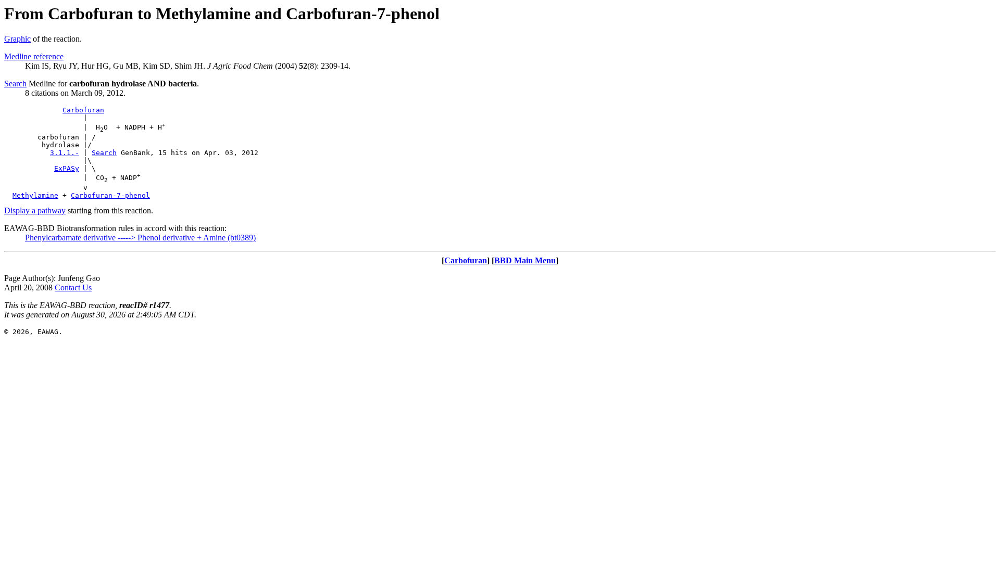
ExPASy (66, 168)
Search (15, 83)
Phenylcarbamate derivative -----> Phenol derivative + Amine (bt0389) (140, 237)
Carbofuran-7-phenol (110, 195)
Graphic (17, 38)
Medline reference (34, 56)
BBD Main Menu (525, 260)
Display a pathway (35, 210)
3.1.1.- (64, 153)
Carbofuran (83, 110)
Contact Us (73, 287)
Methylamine (35, 195)
